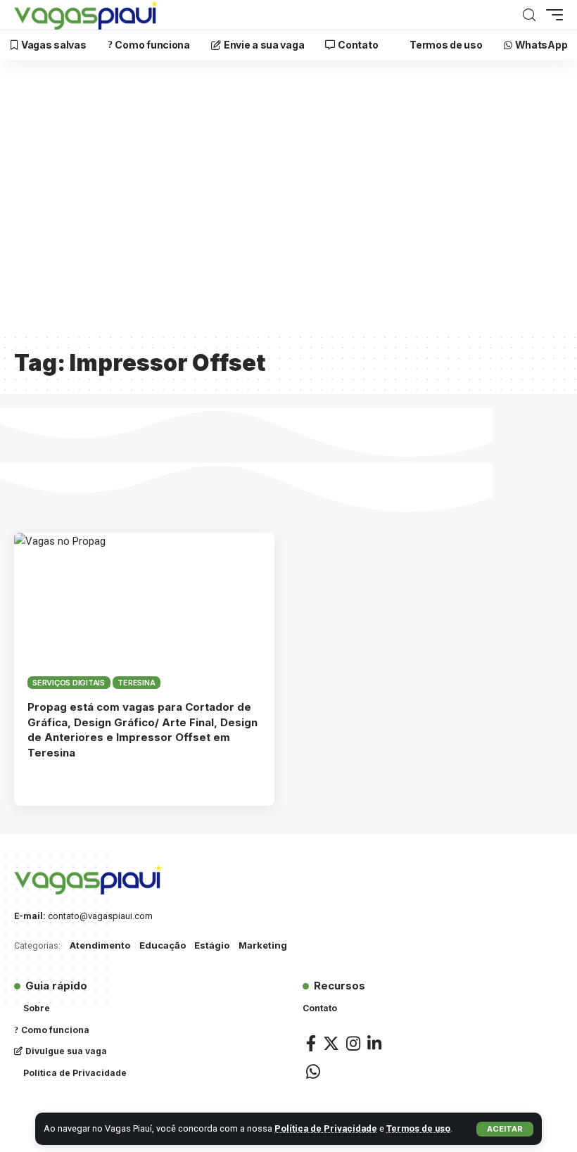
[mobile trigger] (551, 14)
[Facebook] (311, 1043)
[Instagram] (353, 1043)
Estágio (211, 945)
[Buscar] (529, 15)
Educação (162, 945)
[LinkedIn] (374, 1043)
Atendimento (100, 945)
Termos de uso (418, 1128)
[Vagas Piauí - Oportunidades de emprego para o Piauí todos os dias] (86, 15)
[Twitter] (331, 1043)
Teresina (136, 683)
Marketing (263, 945)
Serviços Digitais (68, 683)
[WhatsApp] (313, 1071)
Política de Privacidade (325, 1128)
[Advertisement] (288, 204)
